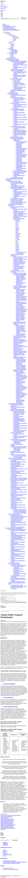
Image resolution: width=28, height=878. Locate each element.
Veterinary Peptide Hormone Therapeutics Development (21, 373)
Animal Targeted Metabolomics (20, 170)
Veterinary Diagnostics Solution (17, 410)
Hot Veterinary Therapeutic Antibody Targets (19, 219)
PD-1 (17, 232)
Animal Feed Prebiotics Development (18, 569)
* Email (2, 596)
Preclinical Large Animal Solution (18, 526)
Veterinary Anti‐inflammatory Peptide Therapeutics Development (21, 393)
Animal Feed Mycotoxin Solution (18, 578)
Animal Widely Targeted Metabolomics (11, 30)
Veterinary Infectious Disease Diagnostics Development (20, 412)
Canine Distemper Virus (21, 252)
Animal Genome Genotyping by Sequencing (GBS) (20, 105)
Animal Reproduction (12, 92)
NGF (17, 231)
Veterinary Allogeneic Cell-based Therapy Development (20, 260)
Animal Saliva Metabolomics (19, 147)
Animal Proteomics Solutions (17, 136)
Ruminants (13, 35)
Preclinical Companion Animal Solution (19, 516)
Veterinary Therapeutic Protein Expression (21, 326)
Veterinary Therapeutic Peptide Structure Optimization (21, 283)
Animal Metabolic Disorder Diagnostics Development (19, 419)
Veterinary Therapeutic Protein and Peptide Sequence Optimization (21, 276)
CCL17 (17, 247)
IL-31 (17, 225)
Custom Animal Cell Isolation (17, 182)
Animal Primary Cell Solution (17, 199)
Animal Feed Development (13, 563)
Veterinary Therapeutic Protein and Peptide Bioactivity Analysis (21, 315)
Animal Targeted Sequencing (20, 102)
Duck (12, 47)
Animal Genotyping (15, 103)
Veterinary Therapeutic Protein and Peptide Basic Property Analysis (21, 311)
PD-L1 (17, 234)
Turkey (12, 45)
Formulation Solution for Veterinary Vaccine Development (18, 488)
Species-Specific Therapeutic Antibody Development (19, 212)
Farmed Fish (13, 49)
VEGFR (18, 239)
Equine (12, 56)
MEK (17, 230)
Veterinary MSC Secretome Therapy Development (19, 267)
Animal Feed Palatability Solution (18, 581)
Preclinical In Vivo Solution (14, 514)
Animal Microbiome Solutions (17, 177)
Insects (4, 855)
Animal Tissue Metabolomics (19, 161)
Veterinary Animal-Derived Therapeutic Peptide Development (19, 343)
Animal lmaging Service (16, 521)
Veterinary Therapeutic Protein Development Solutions (20, 357)
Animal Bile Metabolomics (21, 154)
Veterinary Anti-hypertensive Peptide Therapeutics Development (21, 386)
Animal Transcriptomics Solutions (18, 126)
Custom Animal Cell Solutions (14, 181)
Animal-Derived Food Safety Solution (19, 586)
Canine (12, 54)
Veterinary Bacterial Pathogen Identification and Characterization (20, 449)
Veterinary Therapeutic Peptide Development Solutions (20, 370)
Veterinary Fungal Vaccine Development (16, 503)
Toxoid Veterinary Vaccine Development (16, 476)
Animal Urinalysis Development (17, 409)
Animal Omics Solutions (8, 27)
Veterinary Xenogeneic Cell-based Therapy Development (19, 262)
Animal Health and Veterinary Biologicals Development (14, 862)
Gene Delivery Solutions (19, 83)
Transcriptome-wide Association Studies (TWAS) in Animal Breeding (20, 73)
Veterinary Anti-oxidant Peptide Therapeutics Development (21, 389)
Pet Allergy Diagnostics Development (18, 417)
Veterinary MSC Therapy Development (19, 264)
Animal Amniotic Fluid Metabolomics (21, 164)
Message (2, 605)
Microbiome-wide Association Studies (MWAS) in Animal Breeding (20, 76)
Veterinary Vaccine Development (15, 458)
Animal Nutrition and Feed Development (14, 528)
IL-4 (17, 240)
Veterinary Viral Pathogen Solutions (18, 454)
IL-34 (17, 244)
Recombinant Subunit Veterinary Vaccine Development (17, 471)
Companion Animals (12, 53)
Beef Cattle (16, 36)
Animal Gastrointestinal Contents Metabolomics (21, 156)
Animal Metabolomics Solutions (9, 28)
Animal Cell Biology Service (17, 518)
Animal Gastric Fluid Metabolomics (20, 153)
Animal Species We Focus (6, 847)
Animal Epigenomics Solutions (17, 109)
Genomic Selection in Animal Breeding (19, 61)
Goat (15, 40)
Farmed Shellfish (14, 50)
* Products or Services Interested (7, 602)
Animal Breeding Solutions (14, 60)
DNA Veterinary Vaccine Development (19, 478)
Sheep (15, 39)
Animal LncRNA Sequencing (20, 132)
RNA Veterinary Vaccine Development (19, 479)
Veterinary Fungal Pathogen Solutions (19, 439)
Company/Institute (4, 600)
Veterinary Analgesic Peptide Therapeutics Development (20, 396)
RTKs (17, 237)
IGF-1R (17, 220)
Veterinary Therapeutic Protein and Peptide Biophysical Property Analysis (21, 319)
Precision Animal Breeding (16, 78)
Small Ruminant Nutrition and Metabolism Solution (17, 549)
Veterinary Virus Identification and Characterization (20, 456)
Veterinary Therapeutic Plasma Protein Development (21, 362)
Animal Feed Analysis (15, 564)
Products (2, 865)
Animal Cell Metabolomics (21, 162)
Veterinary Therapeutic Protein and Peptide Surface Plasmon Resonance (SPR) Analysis (21, 294)
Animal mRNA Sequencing (19, 130)
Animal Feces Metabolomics (19, 158)
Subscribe (15, 840)
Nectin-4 (18, 249)
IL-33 (17, 242)
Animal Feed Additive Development (18, 565)
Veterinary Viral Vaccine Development (19, 494)
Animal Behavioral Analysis (17, 519)
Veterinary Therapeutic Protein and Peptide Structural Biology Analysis (21, 308)
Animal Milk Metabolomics (21, 148)
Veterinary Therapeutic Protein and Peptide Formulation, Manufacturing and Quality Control (20, 354)
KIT (17, 226)
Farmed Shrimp (14, 52)
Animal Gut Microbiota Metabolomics (21, 169)
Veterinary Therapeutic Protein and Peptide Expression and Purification (20, 323)
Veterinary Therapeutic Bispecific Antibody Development (20, 214)
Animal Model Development (17, 515)
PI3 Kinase (18, 235)
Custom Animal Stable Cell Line (17, 185)
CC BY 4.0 (12, 809)
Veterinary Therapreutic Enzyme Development (21, 366)
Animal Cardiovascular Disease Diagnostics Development (20, 431)
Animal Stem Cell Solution (16, 188)
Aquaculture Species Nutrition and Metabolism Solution (18, 554)
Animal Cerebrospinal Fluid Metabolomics (20, 150)
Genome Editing (17, 79)
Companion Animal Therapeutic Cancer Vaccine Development (20, 512)
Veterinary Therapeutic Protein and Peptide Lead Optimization (20, 274)
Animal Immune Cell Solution (17, 198)
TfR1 (17, 251)
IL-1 (17, 223)
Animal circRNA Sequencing (20, 133)
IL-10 (17, 224)
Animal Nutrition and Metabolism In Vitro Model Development (18, 535)
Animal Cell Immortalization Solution (18, 202)
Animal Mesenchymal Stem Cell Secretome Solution (20, 192)
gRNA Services (17, 81)
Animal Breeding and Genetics (9, 26)
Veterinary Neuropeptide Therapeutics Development (21, 376)
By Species (8, 33)
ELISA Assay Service (15, 451)
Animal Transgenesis (18, 89)
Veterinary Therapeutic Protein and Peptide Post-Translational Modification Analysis (21, 299)
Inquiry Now (3, 607)
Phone (2, 599)
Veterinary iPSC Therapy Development (19, 269)
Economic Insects (12, 57)
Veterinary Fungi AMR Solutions (20, 436)
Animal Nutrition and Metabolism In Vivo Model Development (18, 538)
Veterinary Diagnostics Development (15, 403)
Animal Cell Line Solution (16, 201)
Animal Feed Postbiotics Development (19, 572)
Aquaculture (10, 48)
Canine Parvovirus (20, 253)
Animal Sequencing (19, 98)
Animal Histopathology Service (17, 517)
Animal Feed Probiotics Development (18, 567)
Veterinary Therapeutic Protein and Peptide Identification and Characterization (20, 287)
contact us (21, 798)
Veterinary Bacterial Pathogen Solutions (19, 446)
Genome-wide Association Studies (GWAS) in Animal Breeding (18, 70)
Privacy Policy (22, 610)
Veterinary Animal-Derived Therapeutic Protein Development (20, 340)
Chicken (12, 43)
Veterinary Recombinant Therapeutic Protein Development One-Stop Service (20, 346)
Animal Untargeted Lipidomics (20, 171)
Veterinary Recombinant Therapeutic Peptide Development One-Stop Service (20, 350)
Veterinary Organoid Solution (17, 203)
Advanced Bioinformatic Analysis (10, 706)
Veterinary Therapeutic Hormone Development (21, 368)
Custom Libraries (17, 82)
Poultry (9, 42)
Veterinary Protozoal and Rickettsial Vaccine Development (18, 498)
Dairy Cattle (16, 38)
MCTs (17, 228)
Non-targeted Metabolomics (9, 683)
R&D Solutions (6, 25)
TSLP (17, 246)
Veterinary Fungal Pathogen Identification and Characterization (19, 442)
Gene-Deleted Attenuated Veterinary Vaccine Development (18, 462)
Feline (12, 55)
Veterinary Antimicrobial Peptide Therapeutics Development (21, 379)
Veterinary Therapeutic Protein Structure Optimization (21, 280)
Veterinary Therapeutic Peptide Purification (21, 334)
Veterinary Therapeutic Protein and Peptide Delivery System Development (20, 337)
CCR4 (17, 248)
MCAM (17, 227)
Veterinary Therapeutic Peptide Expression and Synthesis (21, 331)
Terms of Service (4, 611)
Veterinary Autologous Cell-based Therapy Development (20, 257)
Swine (12, 41)
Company (3, 10)
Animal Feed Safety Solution (17, 585)
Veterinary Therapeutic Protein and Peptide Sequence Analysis (21, 290)
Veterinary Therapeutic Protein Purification (21, 328)
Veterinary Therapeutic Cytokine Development (21, 360)
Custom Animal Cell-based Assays (18, 187)
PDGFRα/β (18, 233)
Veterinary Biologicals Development (10, 869)
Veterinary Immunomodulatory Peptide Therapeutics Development (20, 400)
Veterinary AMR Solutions (16, 432)
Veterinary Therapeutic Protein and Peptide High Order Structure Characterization (21, 304)
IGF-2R (17, 221)
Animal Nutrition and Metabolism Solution (17, 529)
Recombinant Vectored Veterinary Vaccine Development (18, 464)
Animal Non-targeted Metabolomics (18, 140)
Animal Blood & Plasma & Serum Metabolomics (21, 142)
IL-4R (17, 245)
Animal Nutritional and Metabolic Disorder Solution (18, 542)
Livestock (10, 34)
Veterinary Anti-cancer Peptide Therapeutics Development (20, 382)
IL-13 (17, 241)
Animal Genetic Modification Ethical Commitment (20, 87)
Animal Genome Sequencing (17, 97)
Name (2, 598)
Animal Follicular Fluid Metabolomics (21, 166)
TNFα (17, 238)
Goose (12, 46)
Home (4, 24)
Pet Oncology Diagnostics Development (19, 414)
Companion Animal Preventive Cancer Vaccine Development (20, 510)
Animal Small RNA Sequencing (20, 131)
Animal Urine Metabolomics (19, 144)
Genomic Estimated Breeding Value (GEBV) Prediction (20, 63)
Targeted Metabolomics (8, 697)
